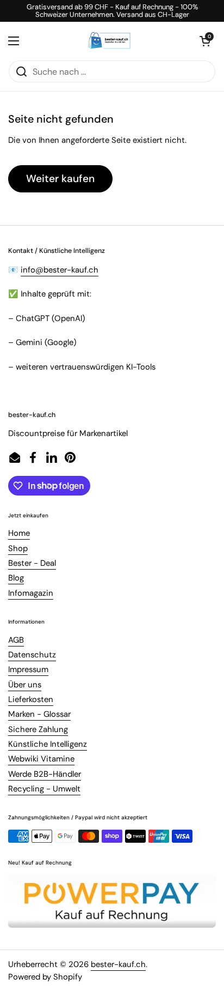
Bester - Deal (32, 563)
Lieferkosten (30, 699)
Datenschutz (32, 654)
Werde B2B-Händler (44, 774)
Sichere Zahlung (38, 729)
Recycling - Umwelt (44, 788)
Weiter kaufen (60, 178)
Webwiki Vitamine (41, 758)
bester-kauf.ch (118, 964)
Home (19, 533)
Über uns (24, 684)
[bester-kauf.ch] (109, 41)
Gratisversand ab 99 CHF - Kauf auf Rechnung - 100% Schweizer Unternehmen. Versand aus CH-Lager (112, 11)
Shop (18, 548)
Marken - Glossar (39, 714)
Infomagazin (30, 593)
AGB (16, 640)
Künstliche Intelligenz (47, 744)
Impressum (28, 669)
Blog (16, 577)
